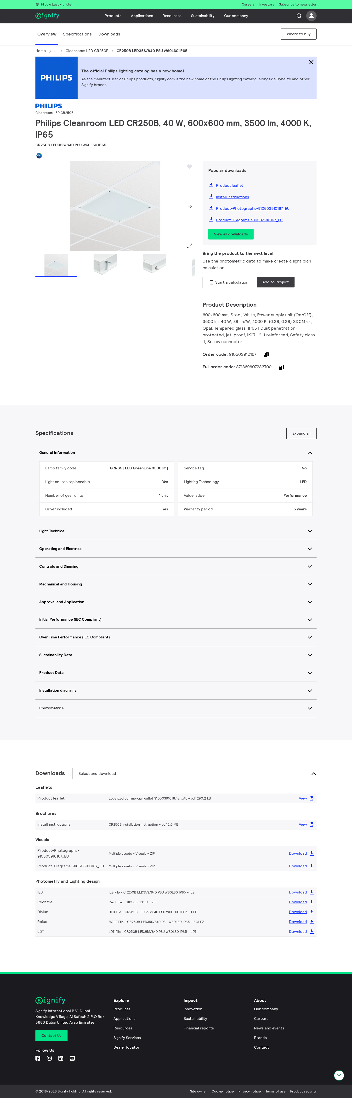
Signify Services (127, 1037)
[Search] (299, 16)
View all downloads (231, 234)
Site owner (198, 1091)
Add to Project (275, 282)
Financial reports (199, 1028)
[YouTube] (73, 1059)
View (303, 798)
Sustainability (203, 15)
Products (113, 15)
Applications (142, 15)
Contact (261, 1047)
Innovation (193, 1008)
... (55, 50)
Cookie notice (223, 1091)
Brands (260, 1037)
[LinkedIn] (61, 1059)
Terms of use (275, 1091)
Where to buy (299, 33)
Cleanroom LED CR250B (87, 50)
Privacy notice (249, 1091)
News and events (269, 1028)
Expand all (301, 433)
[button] (40, 206)
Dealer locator (127, 1047)
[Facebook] (38, 1059)
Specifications (77, 34)
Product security (303, 1091)
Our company (236, 15)
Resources (172, 15)
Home (40, 50)
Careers (261, 1018)
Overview (46, 34)
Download (298, 853)
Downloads (109, 34)
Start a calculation (231, 282)
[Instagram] (50, 1059)
